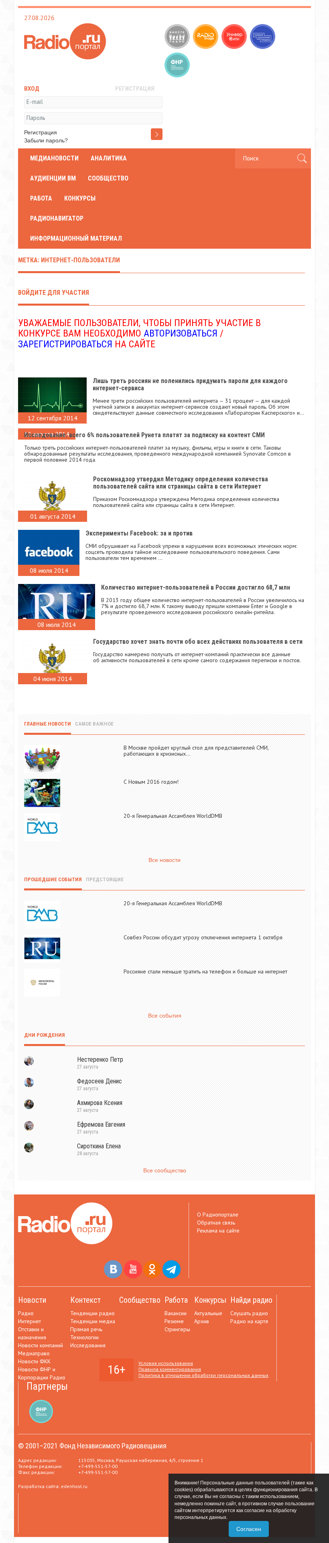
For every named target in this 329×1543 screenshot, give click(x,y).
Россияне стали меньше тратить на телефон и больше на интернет (205, 971)
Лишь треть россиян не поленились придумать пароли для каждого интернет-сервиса (190, 384)
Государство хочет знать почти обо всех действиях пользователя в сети (198, 641)
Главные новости (47, 724)
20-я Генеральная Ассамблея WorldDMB (173, 815)
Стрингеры (177, 1329)
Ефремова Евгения (101, 1124)
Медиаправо (34, 1353)
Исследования (88, 1345)
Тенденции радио (92, 1313)
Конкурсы (79, 198)
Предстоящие (105, 879)
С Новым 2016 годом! (151, 781)
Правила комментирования (169, 1369)
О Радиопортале (217, 1214)
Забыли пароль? (46, 140)
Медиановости (54, 158)
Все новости (164, 860)
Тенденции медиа (92, 1321)
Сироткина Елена (99, 1146)
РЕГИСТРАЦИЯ (134, 88)
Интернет (29, 1321)
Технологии (84, 1337)
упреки (171, 545)
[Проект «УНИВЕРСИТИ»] (234, 37)
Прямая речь (86, 1329)
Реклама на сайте (218, 1230)
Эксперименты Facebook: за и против (139, 533)
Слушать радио (249, 1313)
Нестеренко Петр (100, 1059)
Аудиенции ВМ (53, 178)
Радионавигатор (56, 218)
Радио (26, 1313)
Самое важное (94, 724)
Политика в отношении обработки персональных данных (203, 1375)
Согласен (248, 1529)
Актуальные (208, 1313)
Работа (41, 198)
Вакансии (175, 1313)
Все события (164, 1015)
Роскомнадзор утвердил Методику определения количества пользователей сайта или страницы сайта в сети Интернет (180, 482)
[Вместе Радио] (177, 37)
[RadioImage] (206, 37)
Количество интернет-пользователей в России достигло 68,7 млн (195, 587)
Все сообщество (164, 1170)
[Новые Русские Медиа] (263, 37)
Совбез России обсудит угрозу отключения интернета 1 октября (203, 937)
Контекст (85, 1300)
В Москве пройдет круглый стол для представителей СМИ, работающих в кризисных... (196, 750)
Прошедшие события (53, 879)
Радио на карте (249, 1321)
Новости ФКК (34, 1361)
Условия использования (165, 1363)
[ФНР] (177, 66)
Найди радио (251, 1300)
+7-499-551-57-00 (98, 1466)
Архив (201, 1321)
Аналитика (109, 158)
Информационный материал (76, 238)
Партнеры (47, 1386)
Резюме (174, 1321)
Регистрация (40, 132)
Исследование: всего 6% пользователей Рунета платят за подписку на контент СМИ (144, 435)
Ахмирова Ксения (99, 1103)
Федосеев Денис (99, 1081)
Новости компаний (40, 1345)
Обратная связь (216, 1222)
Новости (32, 1300)
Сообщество (108, 178)
